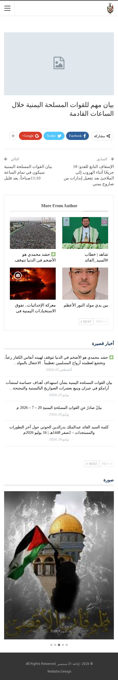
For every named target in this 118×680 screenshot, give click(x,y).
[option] (59, 566)
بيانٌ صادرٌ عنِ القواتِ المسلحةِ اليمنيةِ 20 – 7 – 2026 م (59, 408)
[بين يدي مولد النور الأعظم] (85, 284)
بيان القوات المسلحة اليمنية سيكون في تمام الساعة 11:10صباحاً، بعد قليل (28, 172)
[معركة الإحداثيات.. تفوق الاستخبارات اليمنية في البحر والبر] (33, 284)
